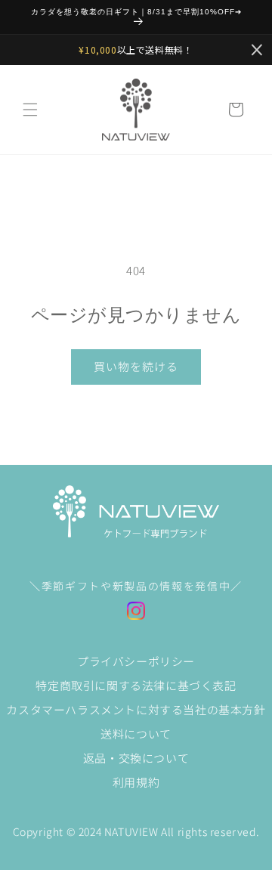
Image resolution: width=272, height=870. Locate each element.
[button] (30, 109)
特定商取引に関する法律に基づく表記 (136, 685)
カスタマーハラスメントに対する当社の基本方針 (135, 709)
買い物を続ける (136, 366)
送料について (136, 734)
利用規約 (136, 782)
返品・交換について (136, 758)
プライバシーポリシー (136, 661)
